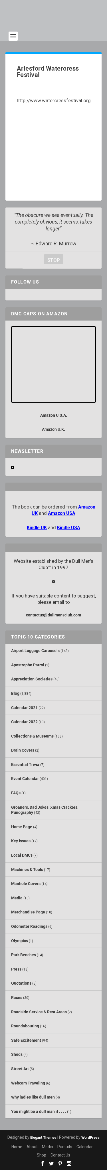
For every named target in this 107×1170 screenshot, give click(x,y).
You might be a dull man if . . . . (38, 1111)
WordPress (90, 1137)
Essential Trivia (25, 764)
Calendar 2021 (24, 707)
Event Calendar (25, 778)
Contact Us (60, 1155)
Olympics (19, 940)
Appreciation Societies (32, 679)
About (32, 1146)
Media (17, 898)
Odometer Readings (29, 926)
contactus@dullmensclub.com (53, 615)
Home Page (21, 826)
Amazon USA (61, 513)
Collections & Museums (32, 736)
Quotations (21, 983)
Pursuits (64, 1146)
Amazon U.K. (53, 429)
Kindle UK (37, 527)
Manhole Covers (26, 883)
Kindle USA (68, 527)
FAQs (16, 793)
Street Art (20, 1068)
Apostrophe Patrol (27, 665)
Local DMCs (22, 855)
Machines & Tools (27, 869)
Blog (15, 693)
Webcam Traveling (28, 1083)
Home (16, 1146)
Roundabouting (25, 1026)
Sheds (17, 1054)
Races (16, 997)
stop (52, 260)
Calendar (84, 1146)
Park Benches (23, 954)
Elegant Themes (43, 1137)
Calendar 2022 (24, 721)
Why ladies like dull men (33, 1097)
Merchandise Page (28, 912)
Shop (41, 1155)
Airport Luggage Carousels (35, 650)
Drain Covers (22, 750)
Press (16, 969)
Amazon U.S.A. (53, 415)
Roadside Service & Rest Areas (39, 1012)
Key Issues (21, 841)
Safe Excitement (26, 1040)
